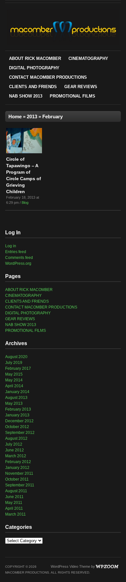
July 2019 (13, 362)
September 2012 (20, 432)
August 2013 (16, 397)
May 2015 (14, 374)
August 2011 (16, 491)
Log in (10, 246)
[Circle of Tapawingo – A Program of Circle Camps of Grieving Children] (24, 152)
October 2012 (17, 427)
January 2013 (17, 415)
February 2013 (18, 409)
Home (15, 116)
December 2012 (19, 421)
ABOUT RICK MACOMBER (35, 58)
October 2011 (17, 479)
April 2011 (14, 508)
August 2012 (16, 438)
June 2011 (14, 497)
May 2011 (13, 502)
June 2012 (14, 450)
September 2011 (19, 485)
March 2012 (15, 456)
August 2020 (16, 357)
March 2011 (15, 514)
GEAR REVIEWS (80, 86)
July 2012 (13, 444)
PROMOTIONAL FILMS (72, 96)
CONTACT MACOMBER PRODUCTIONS (48, 77)
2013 (32, 116)
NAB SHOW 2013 (25, 96)
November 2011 (19, 473)
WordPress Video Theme (70, 566)
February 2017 (18, 368)
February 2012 (18, 462)
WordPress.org (18, 263)
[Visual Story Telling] (63, 43)
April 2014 (14, 386)
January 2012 (17, 467)
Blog (25, 202)
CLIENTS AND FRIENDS (33, 86)
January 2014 (17, 392)
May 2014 (14, 380)
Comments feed (19, 257)
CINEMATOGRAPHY (88, 58)
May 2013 (14, 403)
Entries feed (15, 252)
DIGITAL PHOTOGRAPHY (34, 67)
